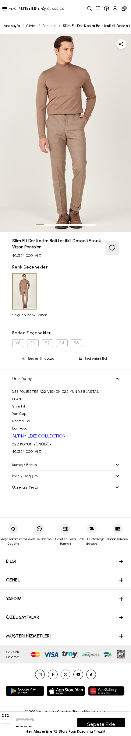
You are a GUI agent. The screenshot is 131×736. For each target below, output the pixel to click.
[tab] (40, 224)
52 (47, 343)
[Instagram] (40, 674)
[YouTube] (78, 674)
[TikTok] (91, 674)
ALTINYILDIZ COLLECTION (39, 436)
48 (18, 343)
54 (61, 343)
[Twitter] (65, 674)
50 (32, 343)
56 (76, 343)
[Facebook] (53, 674)
